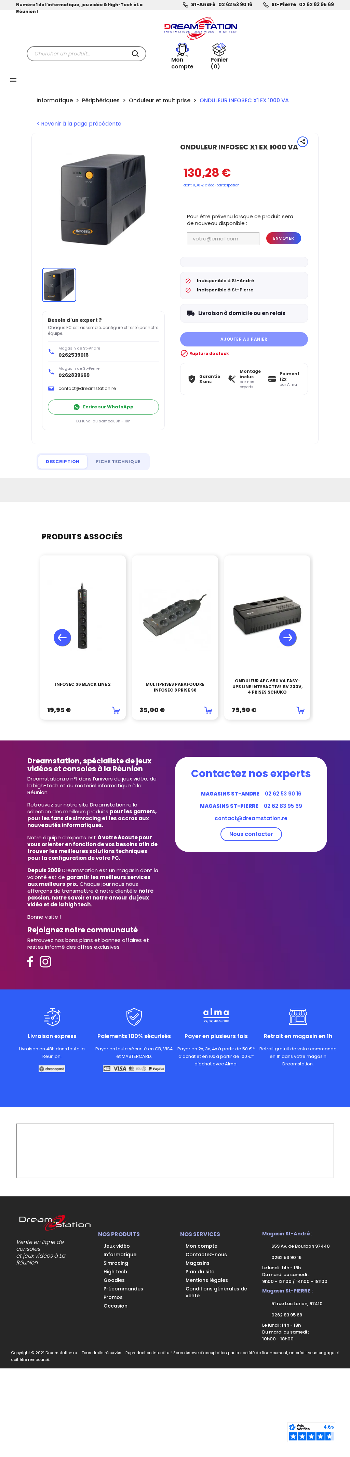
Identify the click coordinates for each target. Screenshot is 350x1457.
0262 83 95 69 (286, 1315)
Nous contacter (251, 834)
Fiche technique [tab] (118, 461)
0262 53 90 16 (285, 1257)
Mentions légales (207, 1280)
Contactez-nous (206, 1254)
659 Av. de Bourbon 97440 (300, 1246)
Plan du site (200, 1271)
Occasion (115, 1305)
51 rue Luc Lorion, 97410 (296, 1303)
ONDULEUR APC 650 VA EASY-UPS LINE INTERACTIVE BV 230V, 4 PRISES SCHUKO (267, 686)
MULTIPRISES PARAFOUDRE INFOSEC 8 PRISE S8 (175, 687)
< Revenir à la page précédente (79, 123)
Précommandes (123, 1288)
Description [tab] (63, 461)
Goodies (114, 1280)
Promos (113, 1297)
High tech (115, 1271)
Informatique (120, 1254)
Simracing (116, 1263)
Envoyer (283, 238)
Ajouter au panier (243, 339)
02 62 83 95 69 (316, 4)
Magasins (198, 1263)
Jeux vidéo (117, 1246)
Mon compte (201, 1246)
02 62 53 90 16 (235, 4)
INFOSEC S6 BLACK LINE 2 (83, 684)
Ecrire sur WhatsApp (108, 407)
